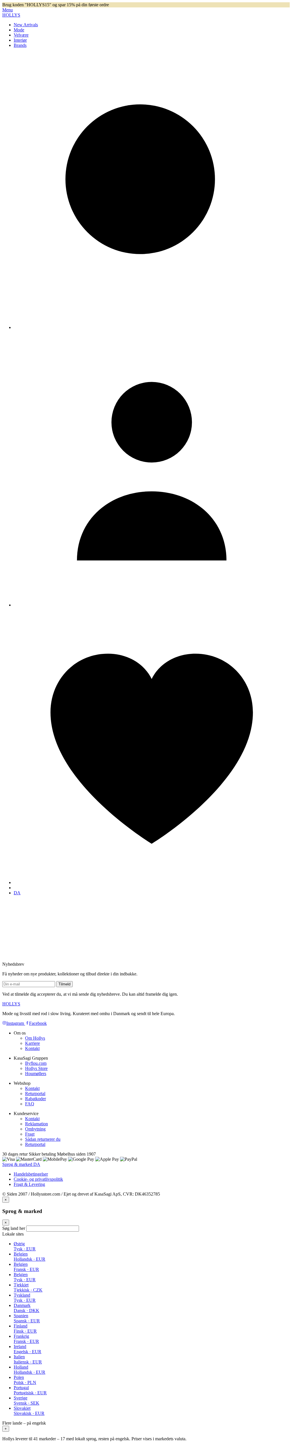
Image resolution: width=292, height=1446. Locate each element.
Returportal (35, 1093)
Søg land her (13, 1228)
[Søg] (152, 327)
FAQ (29, 1103)
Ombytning (35, 1128)
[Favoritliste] (152, 882)
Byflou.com (35, 1063)
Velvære (21, 35)
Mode (19, 29)
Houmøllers (35, 1073)
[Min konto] (152, 604)
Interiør (20, 40)
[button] (146, 1426)
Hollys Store (36, 1068)
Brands (20, 45)
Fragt (30, 1134)
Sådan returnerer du (42, 1139)
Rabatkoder (35, 1098)
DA (17, 892)
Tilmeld (64, 984)
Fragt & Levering (29, 1184)
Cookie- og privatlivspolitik (38, 1179)
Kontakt (32, 1048)
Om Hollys (35, 1038)
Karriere (32, 1043)
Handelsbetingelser (31, 1174)
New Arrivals (26, 24)
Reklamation (36, 1123)
